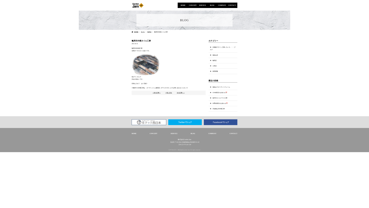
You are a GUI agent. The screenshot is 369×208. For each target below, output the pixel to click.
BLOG (212, 5)
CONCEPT (193, 5)
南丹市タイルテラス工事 (220, 98)
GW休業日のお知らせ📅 (220, 92)
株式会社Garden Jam (184, 139)
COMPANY (222, 5)
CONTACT (232, 5)
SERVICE (202, 5)
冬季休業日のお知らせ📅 (220, 103)
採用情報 (215, 71)
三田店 (215, 66)
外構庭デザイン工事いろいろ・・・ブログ (222, 48)
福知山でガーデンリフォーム (221, 87)
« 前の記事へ (156, 93)
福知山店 (215, 55)
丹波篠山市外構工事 (219, 108)
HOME (183, 5)
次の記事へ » (181, 93)
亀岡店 (149, 32)
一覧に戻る (168, 93)
